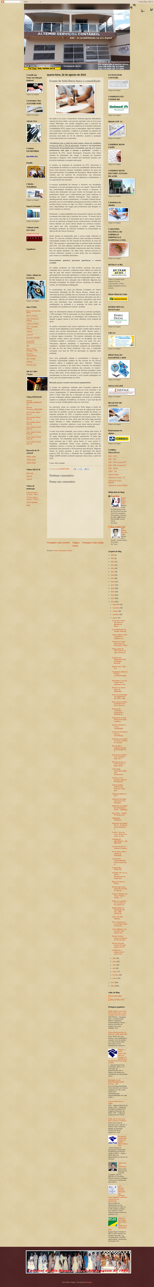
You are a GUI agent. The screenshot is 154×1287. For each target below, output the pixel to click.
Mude (28, 505)
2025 (113, 558)
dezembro (116, 604)
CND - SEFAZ (113, 468)
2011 (113, 982)
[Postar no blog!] (81, 469)
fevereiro (116, 975)
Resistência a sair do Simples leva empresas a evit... (119, 682)
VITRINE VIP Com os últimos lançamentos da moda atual (119, 875)
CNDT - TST (112, 471)
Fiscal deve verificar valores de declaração (119, 853)
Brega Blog (115, 496)
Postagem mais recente (58, 542)
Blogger (89, 1282)
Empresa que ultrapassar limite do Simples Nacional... (119, 660)
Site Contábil (30, 359)
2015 (113, 592)
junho (115, 961)
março (115, 971)
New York (29, 473)
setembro (116, 614)
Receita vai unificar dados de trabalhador (118, 689)
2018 (113, 582)
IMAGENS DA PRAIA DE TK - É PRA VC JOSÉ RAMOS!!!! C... (119, 826)
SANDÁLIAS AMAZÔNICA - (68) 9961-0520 (119, 841)
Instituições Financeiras (30, 342)
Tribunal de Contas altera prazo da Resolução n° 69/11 (119, 643)
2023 (113, 565)
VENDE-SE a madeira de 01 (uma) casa (118, 952)
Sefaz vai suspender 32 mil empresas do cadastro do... (119, 903)
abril (114, 968)
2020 (113, 575)
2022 (113, 568)
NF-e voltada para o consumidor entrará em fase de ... (119, 924)
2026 (113, 555)
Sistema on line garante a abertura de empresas (119, 779)
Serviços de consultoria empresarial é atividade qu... (118, 711)
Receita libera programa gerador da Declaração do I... (119, 748)
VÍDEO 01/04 (31, 457)
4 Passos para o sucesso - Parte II (32, 498)
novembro (116, 608)
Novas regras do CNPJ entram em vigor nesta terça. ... (119, 651)
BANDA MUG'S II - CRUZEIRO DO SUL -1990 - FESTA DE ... (118, 910)
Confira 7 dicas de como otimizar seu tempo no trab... (119, 834)
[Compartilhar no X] (83, 469)
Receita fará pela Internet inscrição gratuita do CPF (119, 945)
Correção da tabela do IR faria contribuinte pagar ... (119, 674)
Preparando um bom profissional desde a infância (119, 719)
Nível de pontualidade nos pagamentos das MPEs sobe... (119, 696)
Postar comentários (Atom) (62, 550)
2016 (113, 588)
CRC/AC (29, 332)
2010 (113, 986)
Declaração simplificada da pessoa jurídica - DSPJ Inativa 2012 (122, 1141)
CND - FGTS (112, 456)
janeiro (115, 978)
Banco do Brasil (32, 316)
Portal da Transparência (31, 355)
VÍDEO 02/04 (31, 460)
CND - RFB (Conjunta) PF (117, 462)
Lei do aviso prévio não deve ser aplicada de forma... (118, 623)
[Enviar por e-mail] (79, 469)
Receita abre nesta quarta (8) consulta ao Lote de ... (119, 889)
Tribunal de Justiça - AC (116, 478)
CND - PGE (112, 459)
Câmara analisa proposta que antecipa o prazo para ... (118, 787)
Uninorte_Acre (31, 365)
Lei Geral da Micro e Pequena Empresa (119, 847)
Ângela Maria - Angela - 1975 (124, 501)
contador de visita (32, 233)
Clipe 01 (29, 476)
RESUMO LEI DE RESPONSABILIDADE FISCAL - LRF (116, 1082)
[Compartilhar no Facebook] (85, 469)
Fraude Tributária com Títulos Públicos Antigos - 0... (119, 896)
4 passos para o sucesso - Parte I (32, 493)
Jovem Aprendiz (32, 502)
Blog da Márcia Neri (118, 527)
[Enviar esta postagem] (74, 469)
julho (114, 958)
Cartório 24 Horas (32, 324)
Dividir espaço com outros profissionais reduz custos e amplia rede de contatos (117, 1013)
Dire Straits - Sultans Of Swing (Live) (119, 814)
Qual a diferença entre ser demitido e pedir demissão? (117, 1033)
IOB (27, 346)
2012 (113, 602)
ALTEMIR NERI (116, 996)
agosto (115, 618)
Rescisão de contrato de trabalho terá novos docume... (119, 704)
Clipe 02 (29, 479)
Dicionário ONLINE (33, 338)
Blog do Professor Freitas (118, 882)
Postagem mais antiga (92, 542)
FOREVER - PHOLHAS (116, 819)
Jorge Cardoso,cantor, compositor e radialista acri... (119, 636)
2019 (113, 578)
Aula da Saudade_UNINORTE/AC (34, 402)
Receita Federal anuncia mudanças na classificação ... (119, 938)
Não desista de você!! (124, 531)
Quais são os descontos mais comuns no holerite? (117, 1120)
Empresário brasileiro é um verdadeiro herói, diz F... (119, 756)
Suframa (29, 362)
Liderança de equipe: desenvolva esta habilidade (119, 801)
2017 (113, 585)
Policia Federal (113, 475)
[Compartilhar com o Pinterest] (88, 469)
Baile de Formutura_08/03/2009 (34, 408)
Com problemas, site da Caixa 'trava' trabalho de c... (119, 931)
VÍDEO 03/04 (31, 463)
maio (114, 965)
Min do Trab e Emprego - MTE (32, 350)
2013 (113, 598)
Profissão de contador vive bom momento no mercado (119, 741)
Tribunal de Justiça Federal (117, 485)
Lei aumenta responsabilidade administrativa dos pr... (119, 861)
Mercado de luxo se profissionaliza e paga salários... (119, 764)
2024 (113, 562)
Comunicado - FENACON (117, 868)
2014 (113, 595)
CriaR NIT (29, 335)
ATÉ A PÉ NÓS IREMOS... (117, 918)
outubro (115, 611)
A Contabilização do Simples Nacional (119, 630)
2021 (113, 572)
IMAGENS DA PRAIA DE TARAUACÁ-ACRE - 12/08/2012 (119, 808)
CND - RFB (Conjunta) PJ (117, 465)
